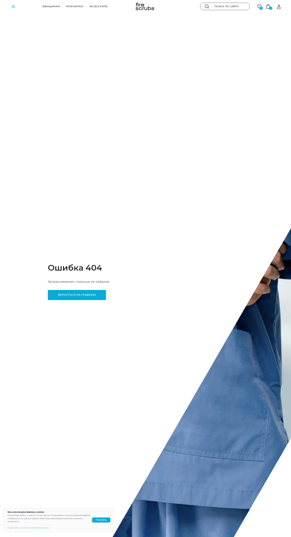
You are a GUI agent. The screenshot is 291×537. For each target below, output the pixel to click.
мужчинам (74, 6)
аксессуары (98, 6)
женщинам (51, 6)
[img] (206, 6)
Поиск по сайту (226, 6)
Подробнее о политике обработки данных (29, 527)
